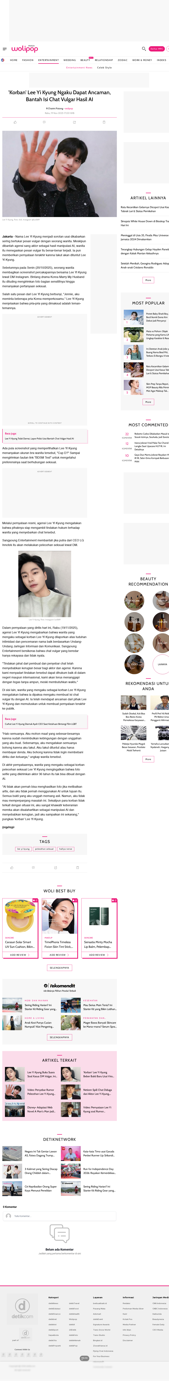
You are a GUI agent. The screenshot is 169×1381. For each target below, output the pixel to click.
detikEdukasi (54, 1308)
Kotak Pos (127, 1319)
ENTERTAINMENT (48, 60)
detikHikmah (75, 1340)
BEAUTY (85, 60)
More (148, 280)
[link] (59, 985)
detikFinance (54, 1314)
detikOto (53, 1340)
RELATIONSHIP (104, 60)
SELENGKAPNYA (59, 967)
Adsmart (97, 1314)
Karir (125, 1314)
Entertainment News (79, 67)
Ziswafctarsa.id (100, 1346)
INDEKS (161, 60)
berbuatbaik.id (100, 1303)
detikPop (73, 1346)
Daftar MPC (157, 49)
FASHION (28, 60)
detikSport (53, 1330)
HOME (14, 60)
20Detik (72, 1330)
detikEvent (98, 1319)
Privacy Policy (129, 1335)
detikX (72, 1324)
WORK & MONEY (142, 60)
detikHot (52, 1324)
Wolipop (73, 1319)
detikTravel (74, 1303)
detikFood (74, 1308)
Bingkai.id (97, 1340)
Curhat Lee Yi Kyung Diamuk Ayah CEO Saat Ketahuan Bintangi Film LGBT (41, 723)
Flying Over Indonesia (103, 1351)
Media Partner (129, 1324)
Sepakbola (54, 1335)
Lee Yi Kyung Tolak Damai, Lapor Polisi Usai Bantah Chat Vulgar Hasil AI (39, 438)
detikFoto (73, 1335)
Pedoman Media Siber (133, 1308)
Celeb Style (104, 67)
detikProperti (55, 1346)
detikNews (53, 1303)
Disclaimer (128, 1340)
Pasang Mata (99, 1308)
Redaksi (126, 1303)
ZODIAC (123, 60)
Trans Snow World (101, 1330)
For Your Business (101, 1356)
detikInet (53, 1319)
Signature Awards (101, 1324)
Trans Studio (99, 1335)
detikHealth (74, 1314)
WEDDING (70, 60)
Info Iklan (127, 1330)
